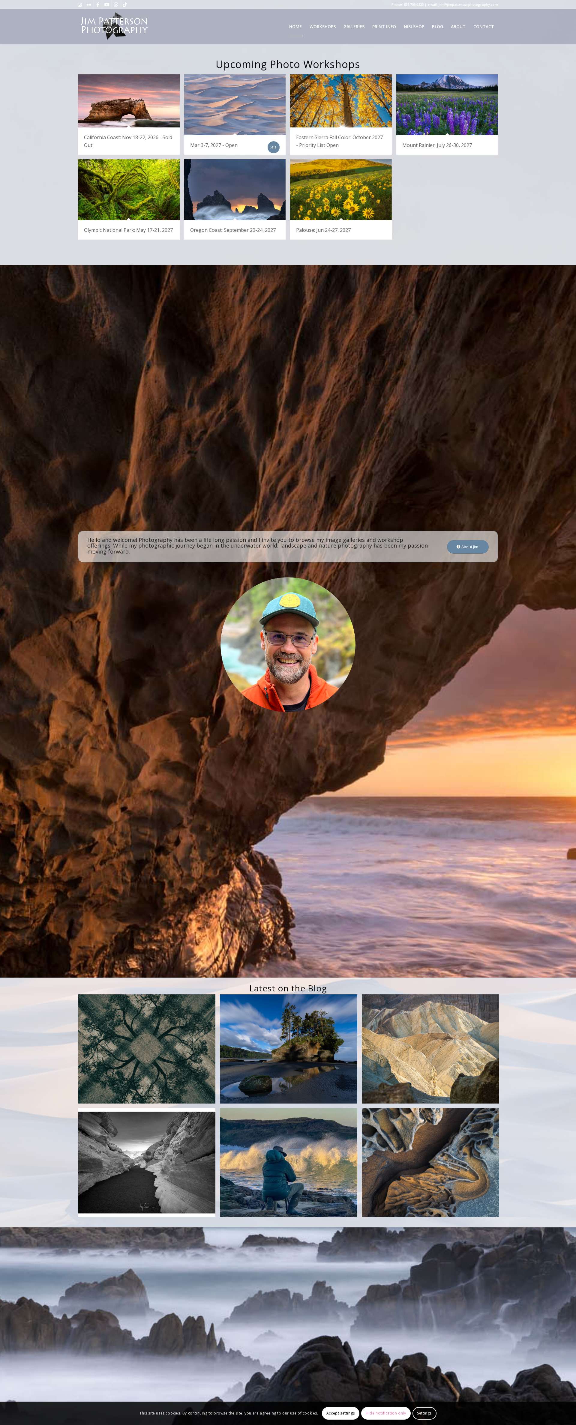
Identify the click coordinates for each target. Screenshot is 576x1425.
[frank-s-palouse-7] (149, 1051)
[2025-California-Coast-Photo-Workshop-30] (291, 1164)
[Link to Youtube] (106, 4)
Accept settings (340, 1413)
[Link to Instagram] (79, 4)
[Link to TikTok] (124, 4)
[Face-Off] (433, 1164)
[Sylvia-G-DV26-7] (433, 1051)
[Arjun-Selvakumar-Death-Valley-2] (149, 1164)
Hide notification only (386, 1413)
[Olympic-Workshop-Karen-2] (291, 1051)
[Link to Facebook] (97, 4)
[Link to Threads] (115, 4)
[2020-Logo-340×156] (114, 26)
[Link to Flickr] (88, 4)
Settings (424, 1413)
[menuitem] (295, 26)
